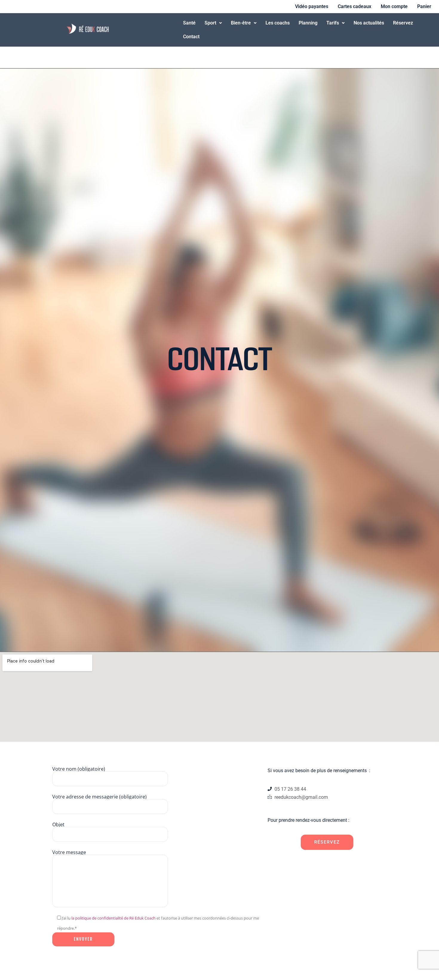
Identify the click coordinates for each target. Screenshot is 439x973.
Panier (424, 6)
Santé (189, 23)
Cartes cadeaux (354, 6)
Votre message (69, 853)
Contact (191, 36)
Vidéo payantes (311, 6)
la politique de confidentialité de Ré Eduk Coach (113, 918)
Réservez (403, 23)
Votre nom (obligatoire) (78, 769)
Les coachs (277, 23)
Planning (308, 23)
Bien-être (241, 23)
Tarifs (332, 23)
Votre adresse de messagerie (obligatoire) (99, 797)
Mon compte (394, 6)
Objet (58, 825)
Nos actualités (369, 23)
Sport (210, 23)
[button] (213, 23)
